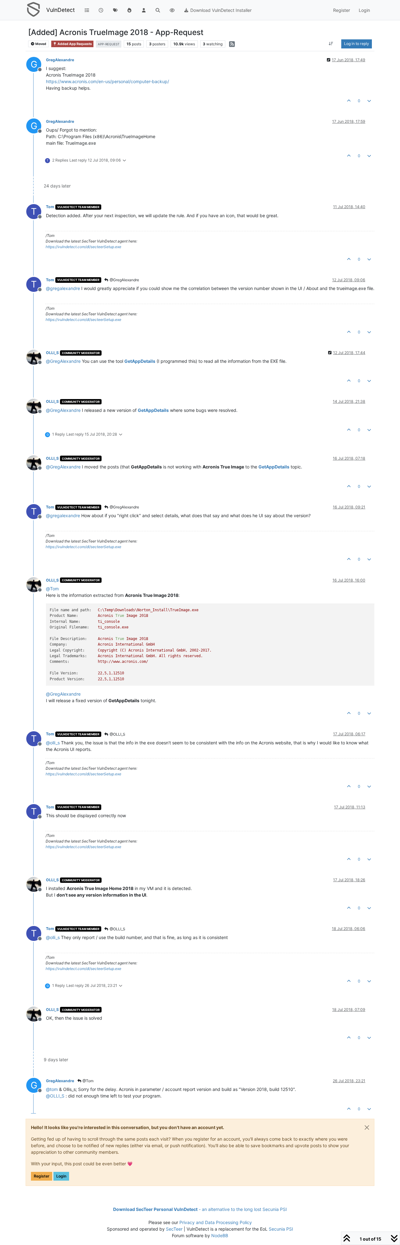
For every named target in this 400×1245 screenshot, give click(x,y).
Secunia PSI (281, 1229)
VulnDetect (60, 10)
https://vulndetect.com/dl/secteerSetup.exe (83, 246)
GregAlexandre (60, 60)
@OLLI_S (117, 734)
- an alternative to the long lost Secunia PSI (200, 1209)
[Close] (367, 1127)
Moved (40, 44)
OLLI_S (52, 352)
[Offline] (36, 356)
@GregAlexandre (124, 280)
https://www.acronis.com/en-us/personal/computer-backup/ (107, 81)
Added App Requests (74, 44)
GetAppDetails (139, 361)
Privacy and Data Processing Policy (215, 1222)
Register (41, 1176)
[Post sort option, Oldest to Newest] (331, 43)
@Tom (87, 1080)
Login (61, 1176)
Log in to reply (356, 43)
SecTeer (174, 1229)
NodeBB (219, 1235)
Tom (50, 206)
